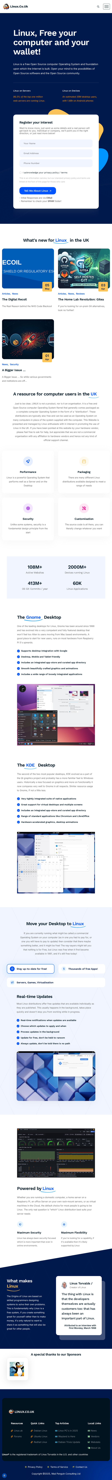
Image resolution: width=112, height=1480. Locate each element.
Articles (6, 294)
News (15, 294)
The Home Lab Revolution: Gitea (81, 299)
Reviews (80, 294)
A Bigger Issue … (13, 370)
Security (14, 364)
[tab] (30, 969)
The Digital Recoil (14, 299)
